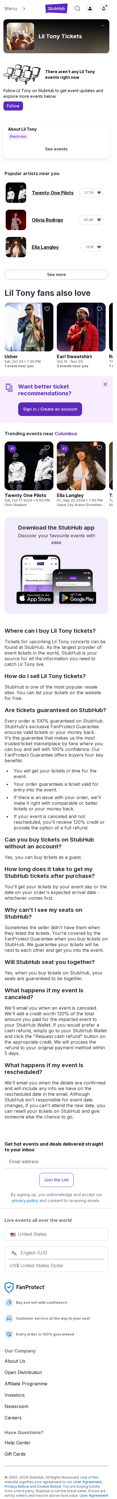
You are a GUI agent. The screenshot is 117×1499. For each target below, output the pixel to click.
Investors (15, 1395)
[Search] (77, 8)
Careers (13, 1418)
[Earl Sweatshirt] (81, 335)
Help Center (18, 1442)
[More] (103, 25)
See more (56, 274)
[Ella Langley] (81, 474)
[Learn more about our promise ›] (25, 1287)
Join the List (56, 1179)
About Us (15, 1361)
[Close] (105, 384)
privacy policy (25, 1200)
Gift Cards (15, 1454)
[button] (22, 8)
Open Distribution (23, 1372)
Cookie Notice (49, 1486)
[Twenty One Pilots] (29, 474)
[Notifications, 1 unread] (103, 8)
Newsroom (16, 1406)
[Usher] (29, 335)
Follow (13, 105)
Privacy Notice (17, 1486)
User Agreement (87, 1482)
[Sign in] (90, 8)
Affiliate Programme (26, 1384)
